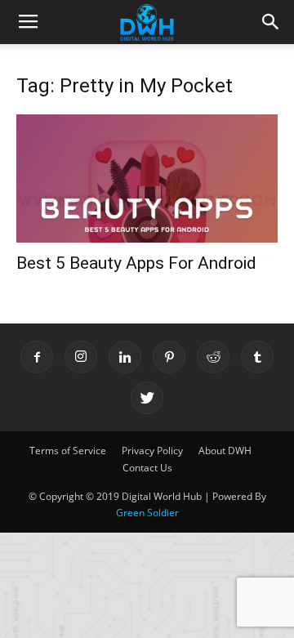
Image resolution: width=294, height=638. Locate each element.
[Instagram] (81, 357)
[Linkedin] (125, 357)
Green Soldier (147, 513)
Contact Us (147, 468)
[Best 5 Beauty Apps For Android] (147, 178)
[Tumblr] (257, 357)
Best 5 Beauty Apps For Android (136, 263)
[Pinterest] (169, 357)
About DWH (225, 450)
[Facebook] (36, 357)
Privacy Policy (152, 450)
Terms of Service (67, 450)
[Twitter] (147, 397)
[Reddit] (213, 357)
